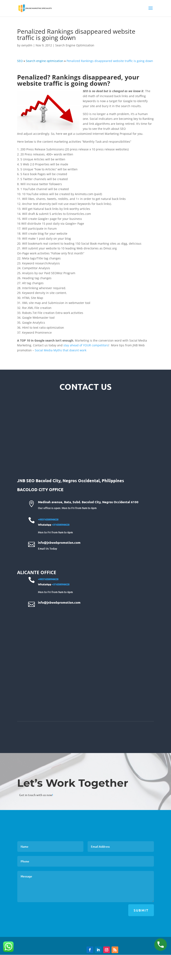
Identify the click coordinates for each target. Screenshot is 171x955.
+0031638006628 (48, 519)
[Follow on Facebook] (90, 949)
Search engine (44, 61)
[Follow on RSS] (115, 949)
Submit (141, 910)
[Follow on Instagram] (106, 949)
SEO (20, 61)
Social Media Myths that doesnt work (60, 350)
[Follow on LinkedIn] (98, 949)
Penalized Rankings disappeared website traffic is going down (110, 61)
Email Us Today (47, 548)
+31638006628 (60, 524)
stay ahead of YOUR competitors (85, 345)
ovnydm (26, 45)
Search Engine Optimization (74, 45)
